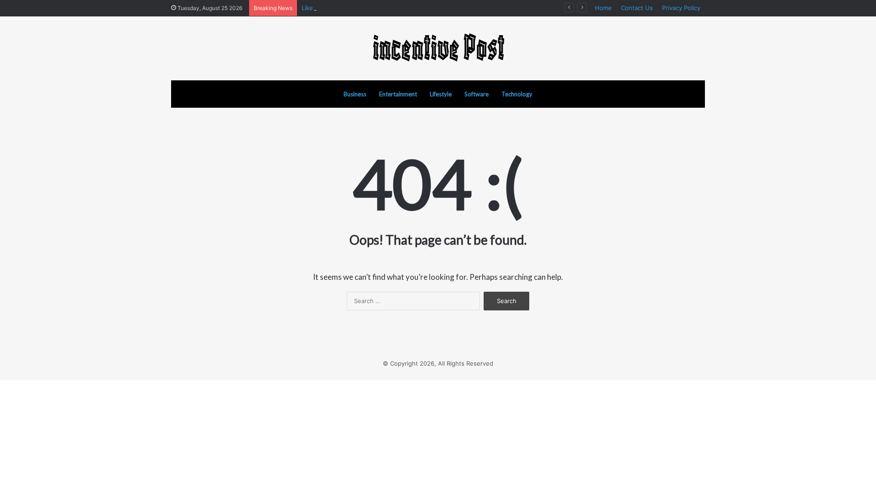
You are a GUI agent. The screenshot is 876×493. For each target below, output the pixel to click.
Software (476, 94)
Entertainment (398, 94)
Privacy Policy (681, 7)
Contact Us (637, 7)
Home (603, 7)
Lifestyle (441, 94)
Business (355, 94)
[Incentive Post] (438, 48)
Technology (516, 94)
